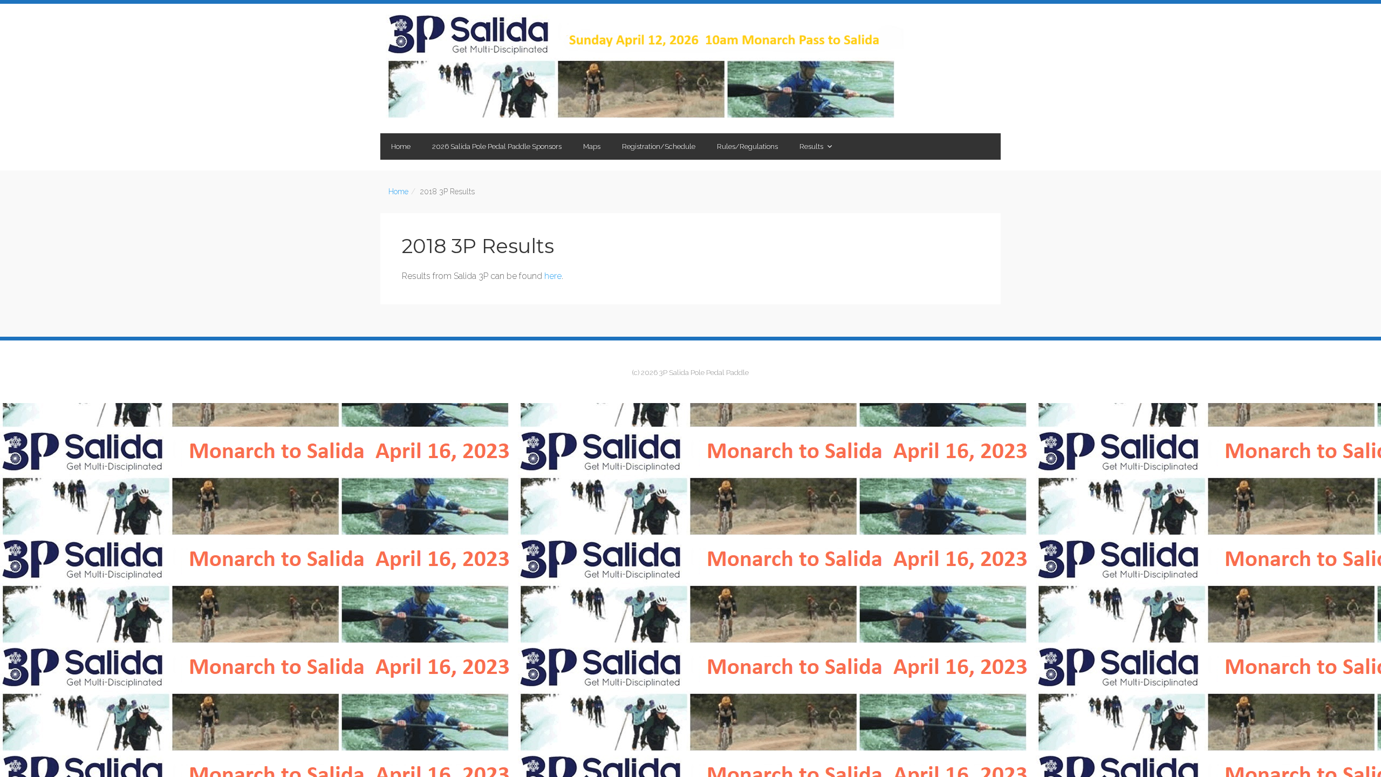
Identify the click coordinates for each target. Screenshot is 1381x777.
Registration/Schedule (658, 146)
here (553, 276)
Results (811, 146)
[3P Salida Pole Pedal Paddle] (645, 68)
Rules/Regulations (747, 146)
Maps (591, 146)
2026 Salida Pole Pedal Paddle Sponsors (497, 146)
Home (401, 146)
